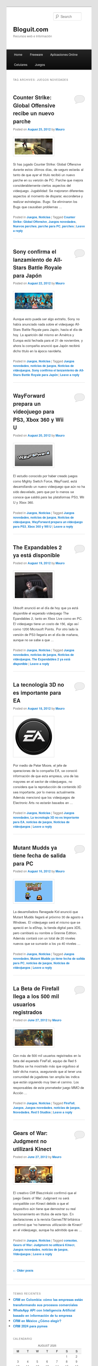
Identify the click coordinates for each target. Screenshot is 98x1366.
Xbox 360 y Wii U (40, 526)
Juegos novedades (62, 221)
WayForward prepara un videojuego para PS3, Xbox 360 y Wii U (38, 411)
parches (68, 226)
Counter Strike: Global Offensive (44, 219)
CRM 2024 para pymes (30, 1326)
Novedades (21, 1112)
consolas (70, 1240)
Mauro (60, 129)
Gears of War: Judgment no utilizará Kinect (32, 1141)
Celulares (20, 64)
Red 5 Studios (41, 1112)
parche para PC (49, 226)
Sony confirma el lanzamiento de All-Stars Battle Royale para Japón (37, 263)
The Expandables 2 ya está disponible (37, 551)
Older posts (23, 1270)
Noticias (45, 217)
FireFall (69, 1103)
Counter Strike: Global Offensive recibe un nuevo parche (34, 109)
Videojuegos (22, 1254)
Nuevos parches (25, 226)
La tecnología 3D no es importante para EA (38, 692)
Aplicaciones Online (64, 54)
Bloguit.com (30, 29)
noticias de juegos (43, 365)
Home (18, 54)
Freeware (36, 54)
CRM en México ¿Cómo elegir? (37, 1320)
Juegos (40, 64)
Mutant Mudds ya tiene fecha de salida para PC (39, 855)
